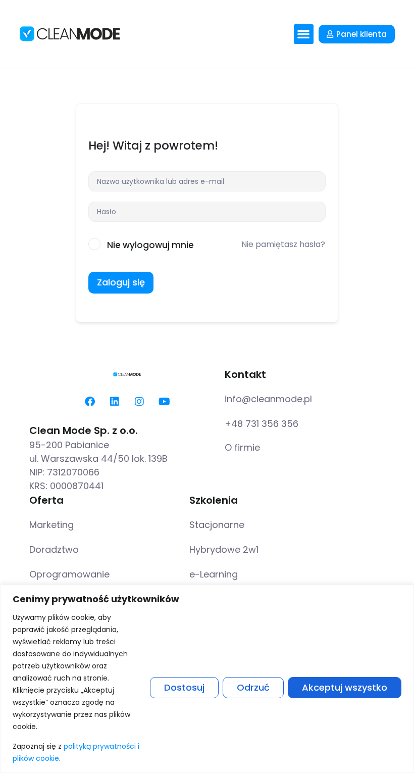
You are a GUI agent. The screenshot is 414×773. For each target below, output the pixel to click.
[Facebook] (90, 402)
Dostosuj (184, 687)
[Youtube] (164, 402)
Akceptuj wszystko (344, 687)
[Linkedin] (115, 402)
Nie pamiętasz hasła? (283, 244)
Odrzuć (253, 687)
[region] (207, 679)
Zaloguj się (121, 282)
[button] (304, 34)
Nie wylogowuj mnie (150, 245)
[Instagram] (139, 402)
